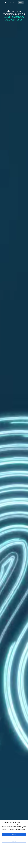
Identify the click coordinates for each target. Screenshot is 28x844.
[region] (14, 832)
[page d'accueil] (10, 2)
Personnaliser (14, 837)
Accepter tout (14, 834)
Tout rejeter (14, 841)
